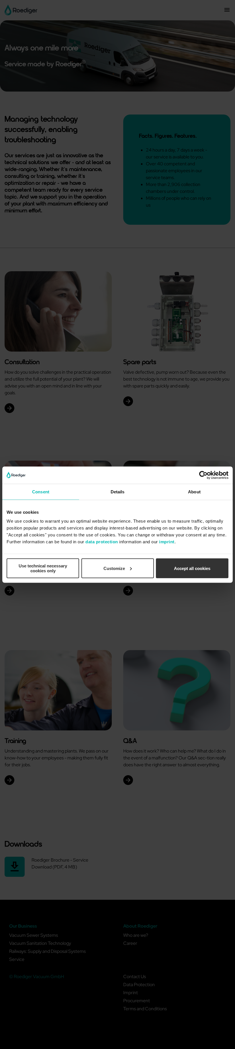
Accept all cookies (192, 568)
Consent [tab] (40, 491)
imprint (167, 541)
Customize (114, 568)
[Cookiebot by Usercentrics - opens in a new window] (203, 475)
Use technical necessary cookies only (43, 568)
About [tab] (194, 491)
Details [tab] (118, 491)
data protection (101, 541)
